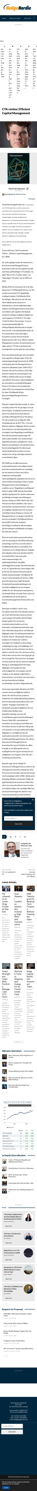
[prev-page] (3, 1093)
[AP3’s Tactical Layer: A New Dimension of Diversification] (4, 1176)
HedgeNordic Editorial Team (16, 194)
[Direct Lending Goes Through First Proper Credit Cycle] (4, 1064)
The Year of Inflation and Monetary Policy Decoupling (13, 1288)
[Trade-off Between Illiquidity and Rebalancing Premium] (4, 1161)
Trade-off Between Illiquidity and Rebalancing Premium (19, 1161)
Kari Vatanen (7, 1238)
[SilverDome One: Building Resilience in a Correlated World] (4, 1191)
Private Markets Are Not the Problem (21, 1071)
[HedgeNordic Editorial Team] (3, 194)
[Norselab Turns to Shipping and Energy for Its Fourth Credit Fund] (18, 966)
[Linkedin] (11, 837)
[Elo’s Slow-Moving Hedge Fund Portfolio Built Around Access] (4, 1086)
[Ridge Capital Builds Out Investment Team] (31, 966)
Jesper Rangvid (8, 1274)
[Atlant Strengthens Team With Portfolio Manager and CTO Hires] (28, 46)
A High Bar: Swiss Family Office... (14, 1341)
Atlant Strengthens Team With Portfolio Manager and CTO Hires (6, 984)
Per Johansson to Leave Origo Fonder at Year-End (2, 63)
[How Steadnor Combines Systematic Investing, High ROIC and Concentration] (12, 46)
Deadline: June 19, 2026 (10, 1326)
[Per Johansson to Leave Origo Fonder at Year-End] (4, 46)
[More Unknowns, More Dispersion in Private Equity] (4, 1056)
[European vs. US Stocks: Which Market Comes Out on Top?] (28, 1269)
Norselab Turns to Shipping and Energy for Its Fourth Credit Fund (18, 983)
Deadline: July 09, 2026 (10, 1318)
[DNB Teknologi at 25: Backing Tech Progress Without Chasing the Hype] (20, 46)
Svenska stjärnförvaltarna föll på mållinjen (28, 874)
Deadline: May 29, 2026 (10, 1335)
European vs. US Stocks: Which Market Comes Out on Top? (13, 1269)
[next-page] (6, 1093)
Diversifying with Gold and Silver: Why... (21, 1183)
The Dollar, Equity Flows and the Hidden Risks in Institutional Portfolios (13, 1216)
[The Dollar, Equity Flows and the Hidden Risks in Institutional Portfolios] (28, 1216)
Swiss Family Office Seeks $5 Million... (16, 1323)
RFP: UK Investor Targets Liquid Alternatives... (19, 1349)
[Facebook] (20, 837)
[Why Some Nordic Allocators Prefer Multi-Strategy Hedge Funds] (4, 1079)
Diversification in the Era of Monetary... (21, 1168)
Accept (6, 1487)
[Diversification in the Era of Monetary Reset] (4, 1168)
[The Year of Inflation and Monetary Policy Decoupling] (28, 1289)
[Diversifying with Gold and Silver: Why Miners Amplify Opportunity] (4, 1183)
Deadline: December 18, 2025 (12, 1351)
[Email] (25, 837)
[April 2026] (18, 168)
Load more (18, 1042)
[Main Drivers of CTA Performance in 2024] (28, 1253)
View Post (8, 1226)
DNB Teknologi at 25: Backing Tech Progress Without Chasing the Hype (30, 907)
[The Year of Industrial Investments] (28, 1236)
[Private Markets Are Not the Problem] (4, 1071)
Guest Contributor (9, 1221)
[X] (15, 837)
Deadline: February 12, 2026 (11, 1343)
